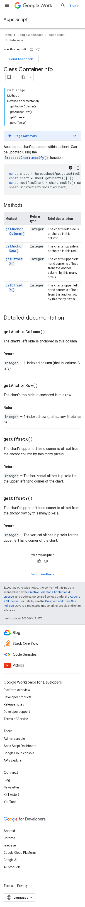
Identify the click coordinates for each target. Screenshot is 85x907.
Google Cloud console (19, 753)
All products (12, 867)
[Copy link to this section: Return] (19, 354)
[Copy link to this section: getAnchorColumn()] (50, 332)
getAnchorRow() (14, 248)
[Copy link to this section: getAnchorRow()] (43, 385)
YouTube (10, 802)
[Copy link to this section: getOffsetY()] (38, 498)
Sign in (74, 5)
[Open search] (63, 5)
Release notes (14, 704)
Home (8, 34)
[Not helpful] (38, 49)
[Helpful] (31, 49)
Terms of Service (16, 719)
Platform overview (17, 690)
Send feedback (21, 59)
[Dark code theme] (70, 167)
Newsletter (11, 787)
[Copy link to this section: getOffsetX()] (38, 439)
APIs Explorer (13, 760)
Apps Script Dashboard (20, 746)
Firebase (10, 845)
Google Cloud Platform (20, 852)
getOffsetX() (14, 261)
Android (9, 831)
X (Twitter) (11, 794)
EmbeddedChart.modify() (26, 157)
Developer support (17, 711)
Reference (16, 40)
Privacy (22, 886)
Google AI (10, 860)
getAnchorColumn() (15, 231)
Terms (8, 886)
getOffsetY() (14, 287)
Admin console (14, 738)
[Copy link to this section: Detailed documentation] (68, 318)
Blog (7, 780)
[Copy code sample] (77, 167)
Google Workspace (30, 34)
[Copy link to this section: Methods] (27, 205)
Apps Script (16, 19)
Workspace (48, 5)
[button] (42, 135)
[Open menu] (7, 5)
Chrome (9, 838)
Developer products (18, 697)
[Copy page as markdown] (23, 77)
